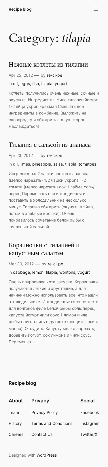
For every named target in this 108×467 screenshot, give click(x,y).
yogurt (61, 83)
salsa (58, 164)
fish (35, 83)
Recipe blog (20, 9)
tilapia (46, 83)
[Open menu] (95, 9)
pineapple (41, 164)
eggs (25, 83)
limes (25, 164)
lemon (37, 272)
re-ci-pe (54, 75)
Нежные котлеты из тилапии (48, 65)
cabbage (21, 272)
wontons (67, 272)
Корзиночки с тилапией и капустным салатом (44, 249)
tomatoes (87, 164)
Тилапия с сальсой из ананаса (50, 145)
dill (15, 83)
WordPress (47, 455)
